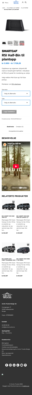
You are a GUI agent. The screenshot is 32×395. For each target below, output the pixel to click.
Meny (6, 2)
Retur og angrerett (7, 353)
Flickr (14, 365)
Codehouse (25, 386)
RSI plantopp (16, 84)
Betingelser (5, 343)
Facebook (6, 365)
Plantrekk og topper (13, 7)
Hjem (3, 7)
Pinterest (25, 365)
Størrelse (4, 89)
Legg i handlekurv (9, 111)
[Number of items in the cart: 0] (28, 2)
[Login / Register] (22, 2)
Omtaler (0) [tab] (19, 126)
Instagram (10, 365)
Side (3, 98)
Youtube (21, 365)
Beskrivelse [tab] (10, 126)
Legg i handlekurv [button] (8, 238)
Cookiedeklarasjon (7, 345)
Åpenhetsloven (6, 355)
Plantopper (24, 7)
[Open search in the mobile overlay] (25, 2)
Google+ (17, 365)
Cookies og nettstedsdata (10, 347)
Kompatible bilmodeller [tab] (16, 131)
